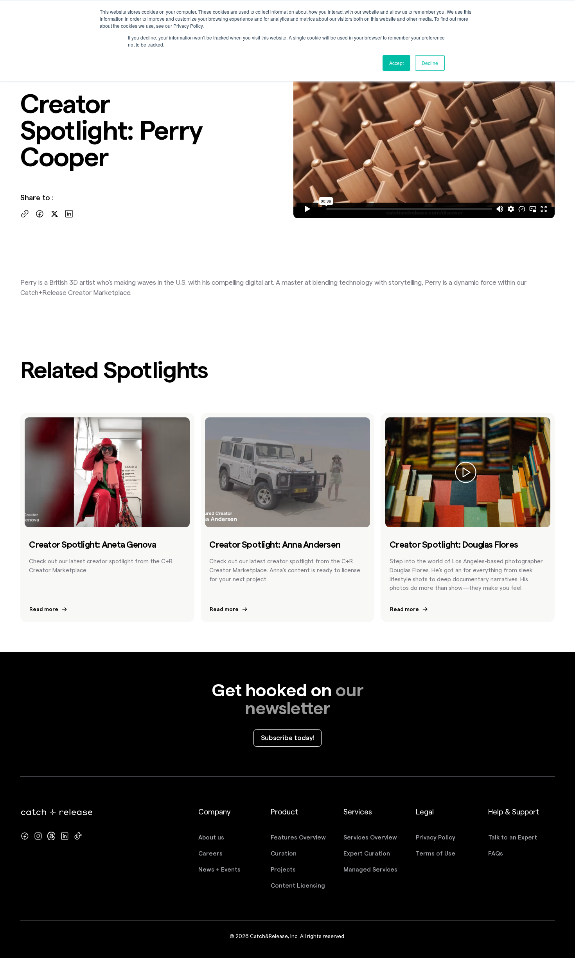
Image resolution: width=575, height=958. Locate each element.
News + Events (219, 869)
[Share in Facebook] (39, 213)
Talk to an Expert (512, 837)
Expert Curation (366, 853)
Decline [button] (430, 62)
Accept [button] (396, 62)
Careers (210, 853)
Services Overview (370, 837)
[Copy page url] (24, 213)
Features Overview (298, 837)
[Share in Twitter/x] (54, 213)
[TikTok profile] (78, 836)
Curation (283, 853)
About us (211, 837)
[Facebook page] (24, 836)
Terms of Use (435, 853)
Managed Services (370, 869)
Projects (283, 869)
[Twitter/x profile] (51, 836)
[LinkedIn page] (64, 836)
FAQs (495, 853)
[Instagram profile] (38, 836)
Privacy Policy (435, 837)
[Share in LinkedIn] (69, 213)
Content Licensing (298, 885)
